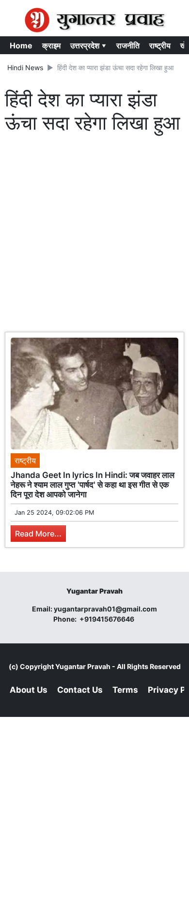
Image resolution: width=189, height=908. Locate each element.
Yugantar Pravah (82, 666)
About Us (28, 690)
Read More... (38, 533)
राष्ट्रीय (160, 45)
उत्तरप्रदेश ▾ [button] (88, 45)
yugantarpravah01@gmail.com (105, 609)
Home (21, 45)
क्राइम (51, 45)
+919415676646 (107, 619)
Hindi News (25, 67)
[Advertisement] (94, 235)
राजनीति (128, 45)
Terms (125, 690)
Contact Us (80, 690)
